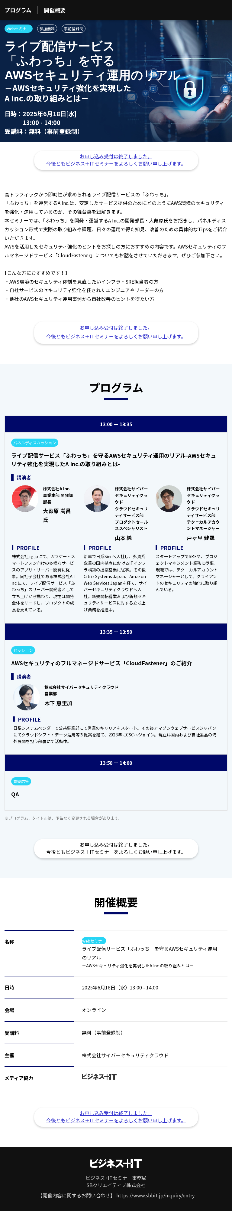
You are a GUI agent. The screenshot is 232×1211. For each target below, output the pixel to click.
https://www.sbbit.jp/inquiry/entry (155, 1195)
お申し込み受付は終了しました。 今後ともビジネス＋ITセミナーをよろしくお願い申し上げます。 (116, 160)
